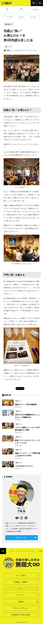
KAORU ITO (24, 622)
